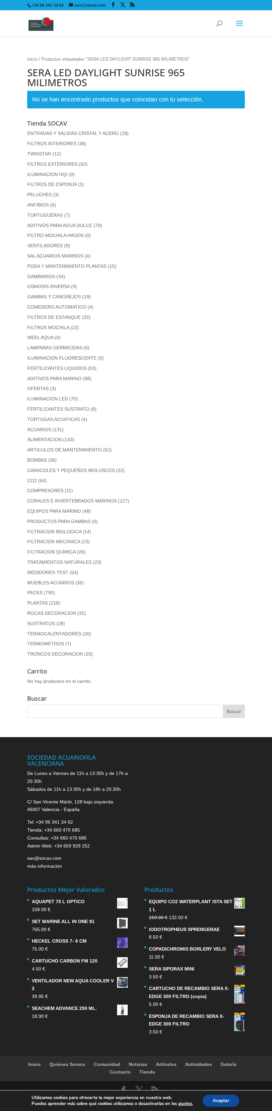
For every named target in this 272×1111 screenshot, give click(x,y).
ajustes (185, 1104)
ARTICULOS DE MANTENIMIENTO (64, 449)
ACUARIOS (39, 429)
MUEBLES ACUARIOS (50, 582)
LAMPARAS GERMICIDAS (54, 347)
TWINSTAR (39, 153)
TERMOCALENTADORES (54, 633)
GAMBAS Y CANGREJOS (54, 296)
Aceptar (221, 1100)
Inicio (32, 59)
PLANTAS (37, 603)
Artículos (166, 1064)
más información (44, 866)
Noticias (138, 1064)
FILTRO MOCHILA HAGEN (55, 235)
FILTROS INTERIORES (51, 143)
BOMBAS (37, 460)
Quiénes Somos (67, 1064)
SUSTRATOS (41, 623)
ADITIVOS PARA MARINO (54, 378)
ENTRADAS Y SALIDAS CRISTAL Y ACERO (73, 133)
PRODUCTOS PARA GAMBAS (59, 521)
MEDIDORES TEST (47, 572)
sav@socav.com (44, 858)
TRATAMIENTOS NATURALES (59, 562)
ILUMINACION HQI (47, 174)
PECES (34, 592)
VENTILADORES (45, 245)
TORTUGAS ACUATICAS (53, 419)
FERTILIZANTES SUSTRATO (58, 409)
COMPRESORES (45, 490)
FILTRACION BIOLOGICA (54, 531)
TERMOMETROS (45, 643)
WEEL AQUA (40, 337)
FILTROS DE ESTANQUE (54, 317)
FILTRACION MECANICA (53, 541)
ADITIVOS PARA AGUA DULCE (59, 225)
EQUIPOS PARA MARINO (54, 511)
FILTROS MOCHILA (48, 327)
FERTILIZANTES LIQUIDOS (57, 368)
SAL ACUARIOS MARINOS (55, 256)
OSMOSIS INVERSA (48, 286)
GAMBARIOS (41, 276)
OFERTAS (38, 388)
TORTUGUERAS (45, 215)
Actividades (198, 1064)
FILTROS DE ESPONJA (52, 184)
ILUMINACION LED (47, 398)
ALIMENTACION (44, 439)
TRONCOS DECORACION (55, 654)
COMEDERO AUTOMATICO (56, 307)
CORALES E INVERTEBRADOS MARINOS (72, 500)
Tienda (147, 1072)
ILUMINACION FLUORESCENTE (62, 358)
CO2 (32, 480)
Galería (229, 1064)
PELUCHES (39, 194)
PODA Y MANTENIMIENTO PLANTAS (66, 266)
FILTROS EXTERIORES (52, 164)
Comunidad (107, 1064)
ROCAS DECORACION (51, 613)
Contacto (120, 1072)
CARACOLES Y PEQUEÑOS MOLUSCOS (71, 470)
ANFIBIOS (38, 204)
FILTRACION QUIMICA (51, 552)
